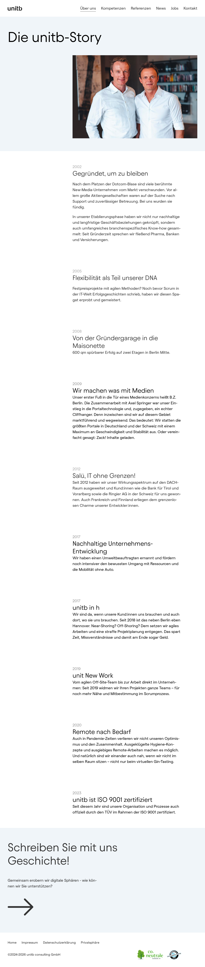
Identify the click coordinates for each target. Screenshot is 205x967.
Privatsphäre (90, 942)
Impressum (30, 942)
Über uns (88, 8)
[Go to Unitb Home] (15, 8)
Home (12, 942)
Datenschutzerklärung (59, 942)
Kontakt (190, 8)
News (161, 8)
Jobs (174, 8)
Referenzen (141, 8)
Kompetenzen (113, 8)
